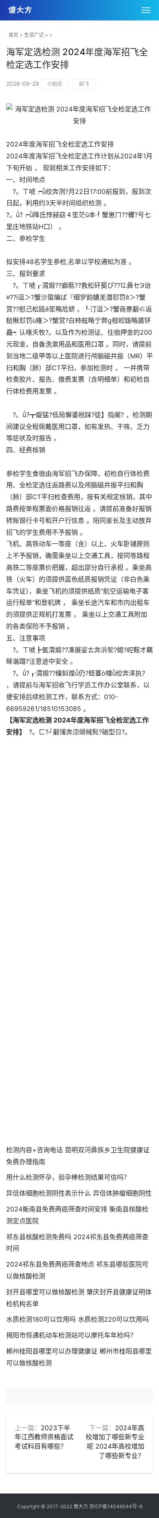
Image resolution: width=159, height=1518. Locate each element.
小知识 (54, 84)
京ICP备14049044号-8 (115, 1506)
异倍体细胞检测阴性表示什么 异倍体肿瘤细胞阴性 (79, 1193)
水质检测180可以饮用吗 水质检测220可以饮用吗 (77, 1319)
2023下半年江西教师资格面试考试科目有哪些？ (44, 1437)
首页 (13, 35)
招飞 (84, 84)
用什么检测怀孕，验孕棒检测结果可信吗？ (68, 1177)
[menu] (146, 10)
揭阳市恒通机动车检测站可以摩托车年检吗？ (71, 1335)
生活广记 (34, 35)
